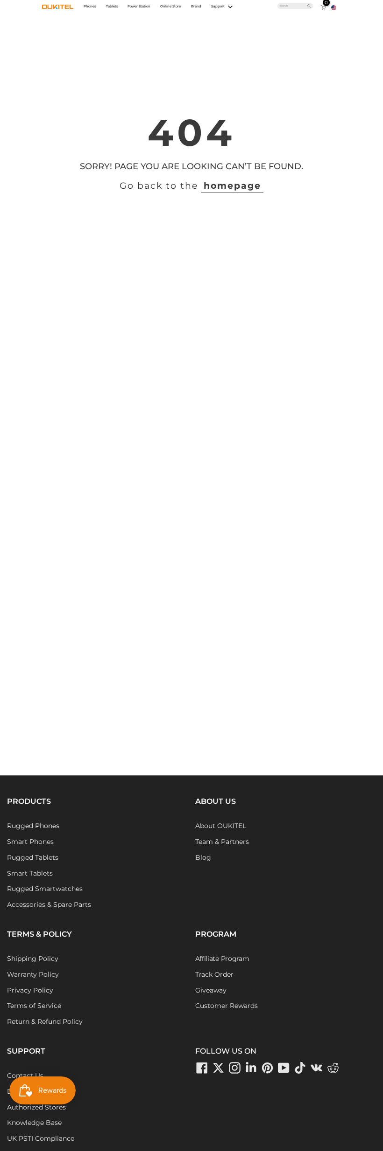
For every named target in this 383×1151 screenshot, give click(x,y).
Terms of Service (34, 1005)
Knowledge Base (34, 1122)
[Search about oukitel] (293, 6)
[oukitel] (57, 6)
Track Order (214, 974)
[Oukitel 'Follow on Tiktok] (300, 1068)
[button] (333, 6)
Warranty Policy (33, 974)
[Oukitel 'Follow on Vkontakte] (317, 1068)
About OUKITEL (220, 826)
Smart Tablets (30, 873)
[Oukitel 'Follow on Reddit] (333, 1068)
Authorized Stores (36, 1107)
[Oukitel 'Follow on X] (219, 1068)
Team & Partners (222, 841)
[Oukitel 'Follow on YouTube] (284, 1068)
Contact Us (25, 1075)
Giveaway (211, 990)
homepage (232, 185)
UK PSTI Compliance (40, 1138)
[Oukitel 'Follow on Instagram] (235, 1068)
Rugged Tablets (32, 857)
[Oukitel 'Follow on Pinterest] (268, 1068)
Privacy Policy (30, 990)
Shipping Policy (32, 958)
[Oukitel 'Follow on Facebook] (202, 1068)
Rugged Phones (33, 826)
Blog (203, 857)
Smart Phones (30, 841)
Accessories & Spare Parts (49, 904)
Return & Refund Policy (45, 1021)
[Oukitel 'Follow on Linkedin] (251, 1068)
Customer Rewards (226, 1005)
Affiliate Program (222, 958)
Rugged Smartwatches (45, 888)
